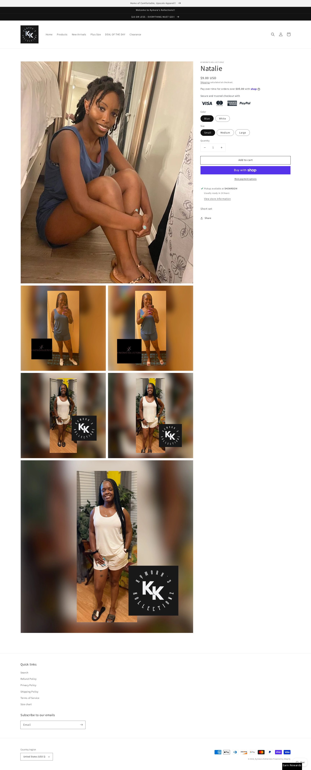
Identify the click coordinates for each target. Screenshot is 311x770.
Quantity (204, 140)
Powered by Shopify (281, 759)
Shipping (205, 82)
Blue (207, 118)
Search (24, 672)
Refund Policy (29, 678)
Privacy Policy (28, 685)
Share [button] (208, 218)
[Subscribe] (81, 725)
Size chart (26, 704)
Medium (225, 132)
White (222, 118)
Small (207, 132)
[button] (273, 34)
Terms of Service (30, 698)
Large (242, 132)
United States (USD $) (34, 756)
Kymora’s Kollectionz (264, 759)
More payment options (246, 178)
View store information (217, 198)
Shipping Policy (29, 691)
